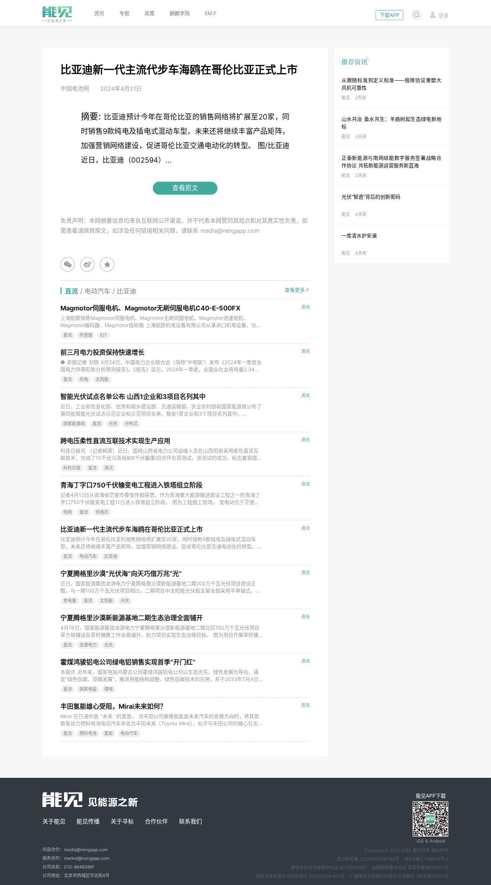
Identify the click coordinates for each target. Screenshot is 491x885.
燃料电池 (88, 733)
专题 (124, 13)
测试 (108, 468)
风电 (83, 379)
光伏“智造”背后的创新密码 (370, 197)
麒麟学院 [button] (180, 13)
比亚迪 (110, 556)
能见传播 (88, 821)
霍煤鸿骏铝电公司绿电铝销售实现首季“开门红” (128, 662)
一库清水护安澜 (359, 235)
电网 (67, 512)
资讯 (99, 13)
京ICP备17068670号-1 (426, 859)
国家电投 (88, 689)
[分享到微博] (87, 264)
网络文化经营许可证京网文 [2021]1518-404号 (300, 876)
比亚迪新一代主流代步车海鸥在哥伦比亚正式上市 (131, 529)
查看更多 (295, 290)
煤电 (108, 689)
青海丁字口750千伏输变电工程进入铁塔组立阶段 (131, 485)
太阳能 (102, 379)
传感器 (85, 335)
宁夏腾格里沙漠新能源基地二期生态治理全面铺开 (131, 618)
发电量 (69, 600)
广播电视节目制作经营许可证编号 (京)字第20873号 (399, 876)
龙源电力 (88, 645)
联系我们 (190, 821)
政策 (149, 13)
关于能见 (53, 821)
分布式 (131, 423)
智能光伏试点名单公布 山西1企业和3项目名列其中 (133, 396)
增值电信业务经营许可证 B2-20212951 (329, 867)
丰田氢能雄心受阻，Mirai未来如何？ (113, 706)
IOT (103, 335)
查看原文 (185, 188)
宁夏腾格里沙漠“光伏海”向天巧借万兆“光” (121, 573)
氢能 (108, 733)
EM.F (210, 13)
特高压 (102, 512)
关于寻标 (122, 821)
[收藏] (107, 264)
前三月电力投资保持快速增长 (102, 352)
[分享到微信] (67, 264)
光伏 (113, 423)
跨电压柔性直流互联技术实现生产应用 (115, 441)
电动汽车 (88, 556)
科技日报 (72, 468)
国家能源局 (74, 423)
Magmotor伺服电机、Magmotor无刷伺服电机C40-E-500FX (150, 308)
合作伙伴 (156, 821)
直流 (67, 335)
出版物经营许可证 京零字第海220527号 (410, 867)
